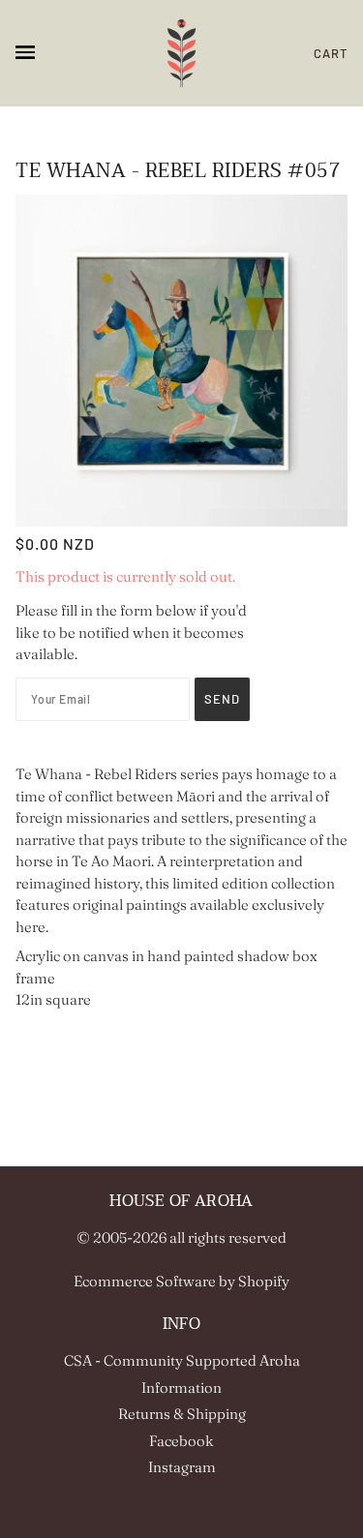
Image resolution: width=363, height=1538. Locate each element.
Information (181, 1387)
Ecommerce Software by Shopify (181, 1281)
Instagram (182, 1467)
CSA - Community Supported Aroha (182, 1360)
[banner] (181, 53)
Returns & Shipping (182, 1413)
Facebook (181, 1441)
